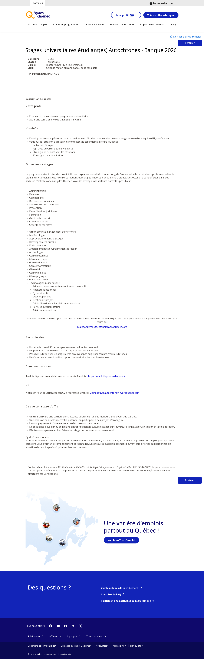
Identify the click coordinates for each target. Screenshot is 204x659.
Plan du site (135, 645)
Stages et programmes (66, 24)
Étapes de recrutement (152, 24)
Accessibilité (118, 645)
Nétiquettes (101, 645)
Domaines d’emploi (36, 24)
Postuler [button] (190, 43)
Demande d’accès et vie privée (75, 645)
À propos (72, 636)
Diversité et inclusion (122, 24)
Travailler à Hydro (95, 24)
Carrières (38, 3)
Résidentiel (34, 636)
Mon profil (122, 15)
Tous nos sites (94, 636)
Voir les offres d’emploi (161, 15)
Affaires (53, 636)
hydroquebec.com (163, 3)
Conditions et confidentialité (41, 645)
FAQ (173, 24)
